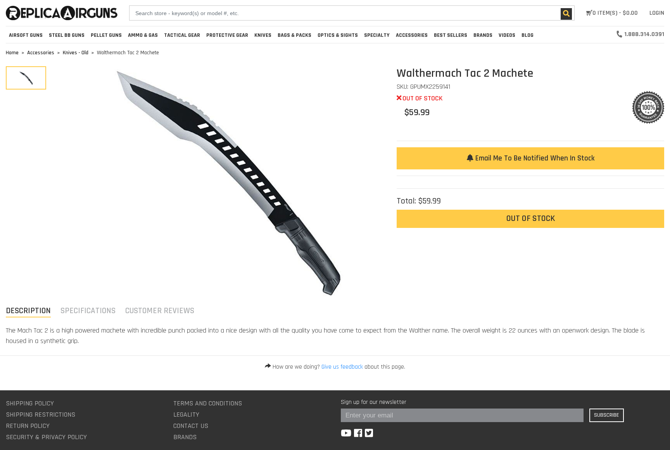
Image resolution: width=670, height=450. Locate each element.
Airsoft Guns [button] (26, 35)
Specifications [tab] (88, 310)
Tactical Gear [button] (182, 35)
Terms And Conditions (207, 403)
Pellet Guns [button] (106, 35)
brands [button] (482, 35)
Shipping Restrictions (40, 414)
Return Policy (28, 425)
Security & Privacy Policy (46, 437)
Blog (527, 35)
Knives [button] (262, 35)
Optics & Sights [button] (338, 35)
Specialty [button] (377, 35)
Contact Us (190, 425)
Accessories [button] (412, 35)
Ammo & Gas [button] (143, 35)
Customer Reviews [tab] (159, 310)
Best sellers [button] (450, 35)
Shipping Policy (30, 403)
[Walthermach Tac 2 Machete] (26, 78)
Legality (186, 414)
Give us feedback (342, 367)
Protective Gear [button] (227, 35)
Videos (507, 35)
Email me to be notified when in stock (533, 158)
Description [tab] (28, 310)
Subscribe (606, 415)
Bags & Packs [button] (294, 35)
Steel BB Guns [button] (67, 35)
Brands (185, 437)
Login (656, 13)
